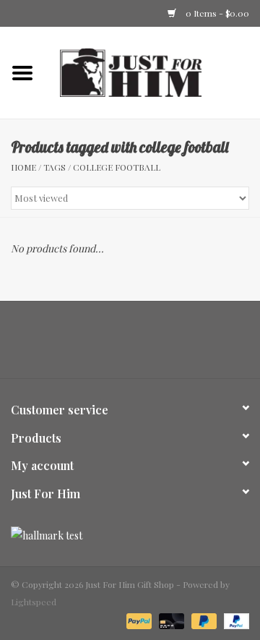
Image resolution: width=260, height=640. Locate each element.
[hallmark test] (130, 535)
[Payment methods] (137, 620)
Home (23, 167)
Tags (54, 167)
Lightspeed (33, 601)
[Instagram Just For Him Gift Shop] (143, 345)
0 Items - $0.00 (216, 13)
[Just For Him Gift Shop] (152, 71)
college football (116, 167)
